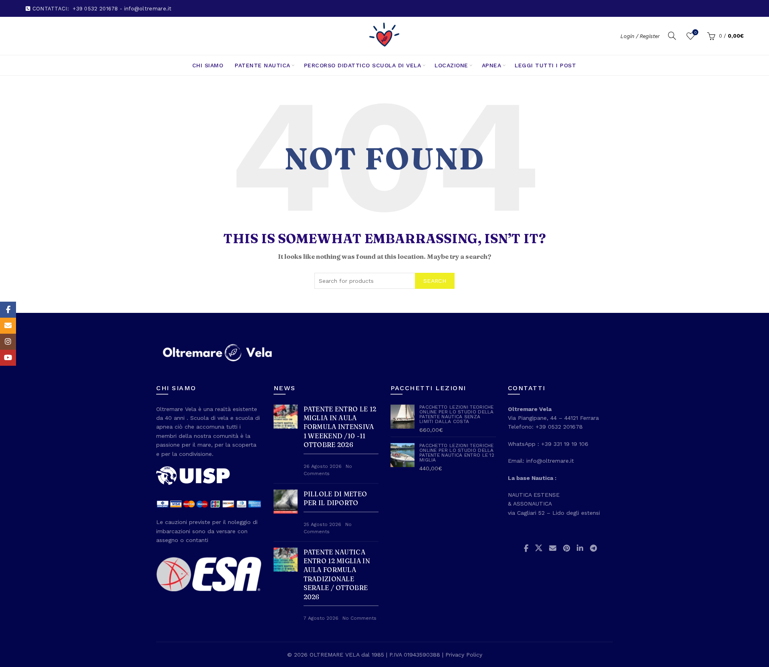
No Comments (359, 618)
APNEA (491, 65)
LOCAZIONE (451, 65)
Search (434, 281)
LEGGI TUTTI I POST (545, 65)
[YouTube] (8, 358)
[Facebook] (8, 310)
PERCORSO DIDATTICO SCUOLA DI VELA (362, 65)
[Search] (672, 36)
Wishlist (695, 32)
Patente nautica (262, 65)
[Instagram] (8, 342)
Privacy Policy (463, 654)
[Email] (8, 326)
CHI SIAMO (207, 65)
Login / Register (640, 36)
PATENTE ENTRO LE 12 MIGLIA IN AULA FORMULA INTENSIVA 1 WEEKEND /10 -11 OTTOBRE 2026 (340, 427)
